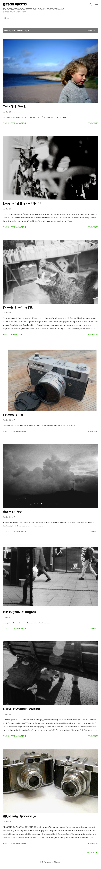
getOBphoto (15, 4)
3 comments (16, 334)
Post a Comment (18, 123)
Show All (92, 30)
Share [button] (6, 123)
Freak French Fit (17, 307)
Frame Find (13, 415)
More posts (92, 853)
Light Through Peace (21, 709)
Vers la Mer (13, 512)
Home (6, 18)
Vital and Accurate (19, 816)
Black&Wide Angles (19, 612)
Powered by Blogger (52, 862)
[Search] (90, 4)
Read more (93, 123)
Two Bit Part (14, 107)
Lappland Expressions (22, 204)
